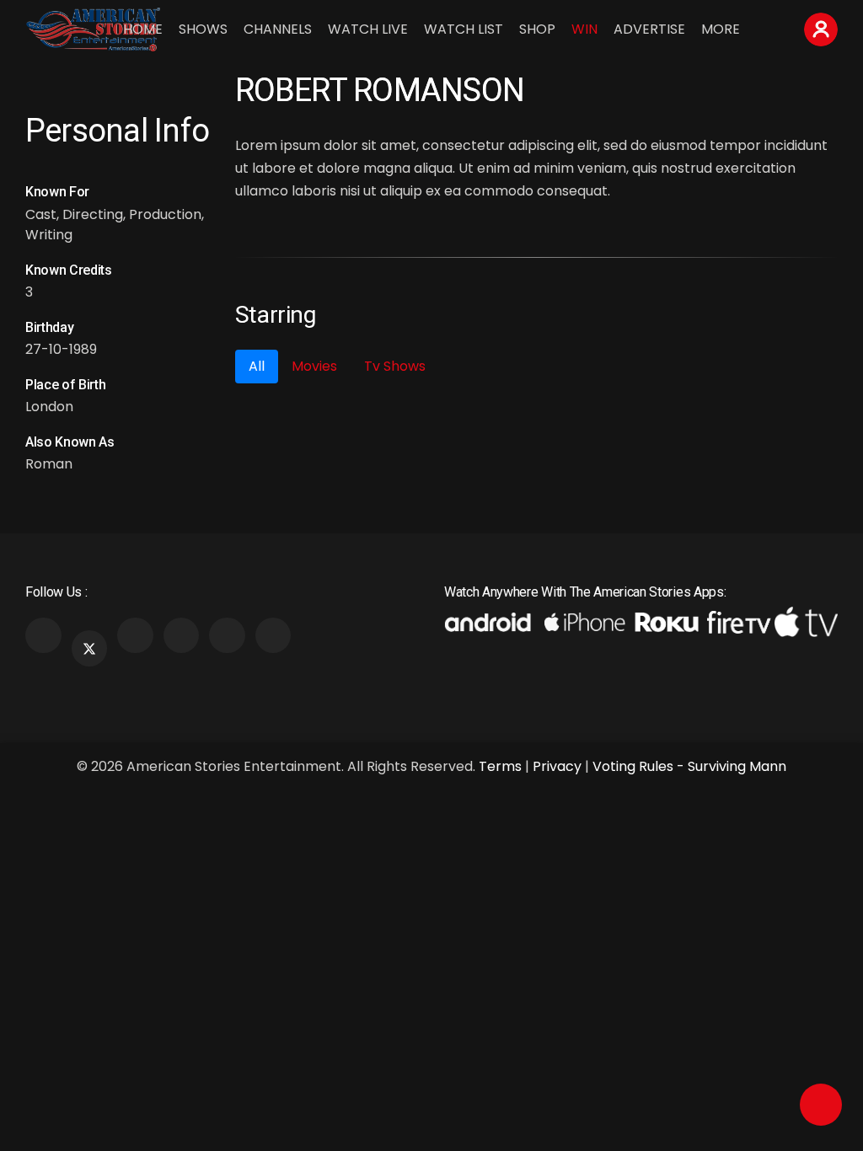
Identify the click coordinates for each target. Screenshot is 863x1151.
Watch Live (368, 29)
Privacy (557, 766)
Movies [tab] (314, 366)
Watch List (463, 29)
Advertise (649, 29)
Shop (537, 29)
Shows (203, 29)
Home (143, 29)
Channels (278, 29)
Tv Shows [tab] (395, 366)
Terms (500, 766)
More (720, 29)
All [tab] (257, 366)
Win (584, 29)
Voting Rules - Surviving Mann (689, 766)
